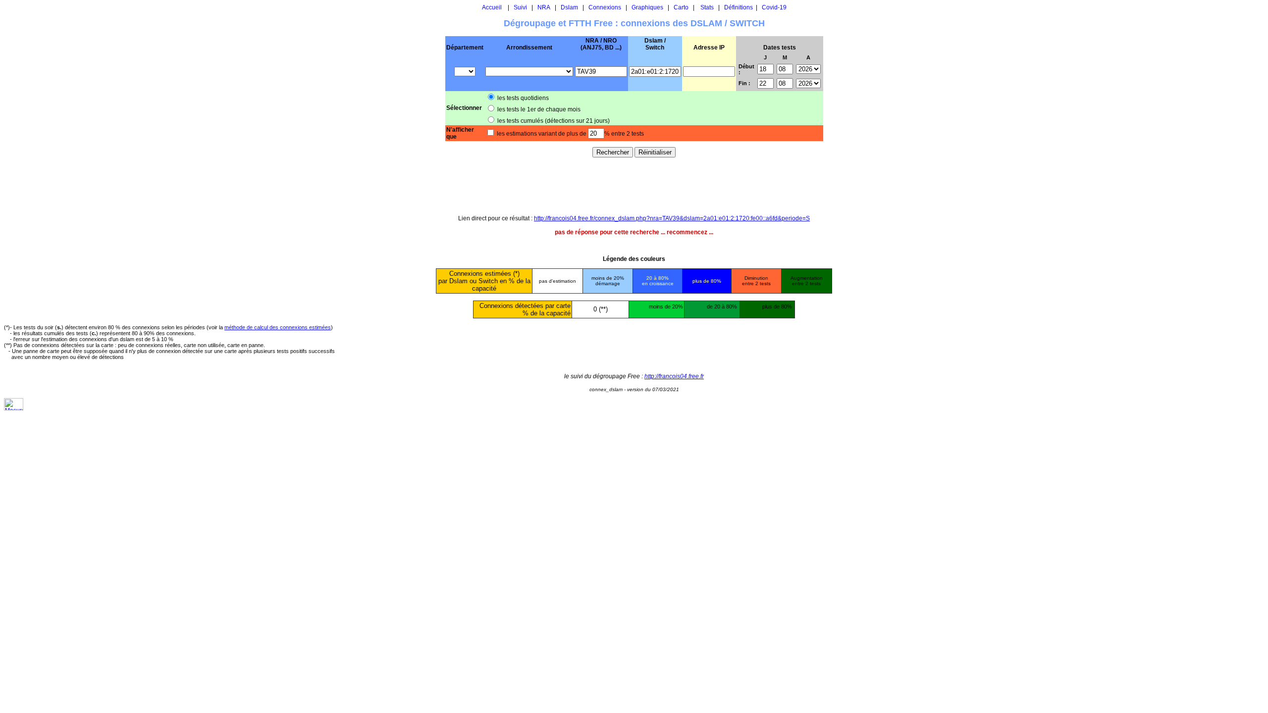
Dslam (569, 7)
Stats (707, 7)
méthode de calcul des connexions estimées (277, 327)
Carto (681, 7)
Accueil (492, 7)
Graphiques (647, 7)
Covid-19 (774, 7)
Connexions (604, 7)
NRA (543, 7)
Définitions (738, 7)
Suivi (520, 7)
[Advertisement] (634, 185)
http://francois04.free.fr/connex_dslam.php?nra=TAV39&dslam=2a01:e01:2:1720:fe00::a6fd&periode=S (672, 218)
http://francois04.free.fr (674, 376)
